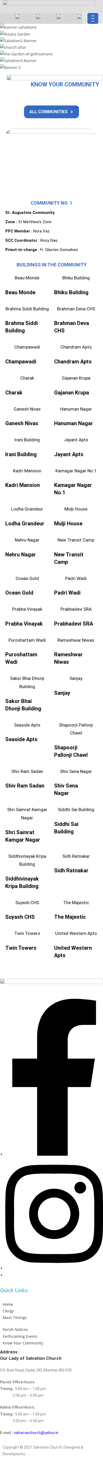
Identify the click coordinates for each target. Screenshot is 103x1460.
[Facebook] (54, 1154)
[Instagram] (54, 1268)
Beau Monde (27, 277)
